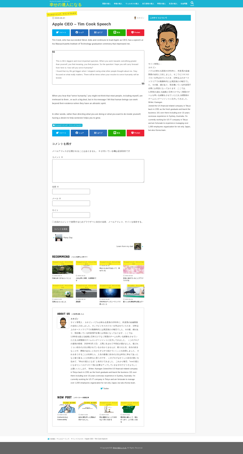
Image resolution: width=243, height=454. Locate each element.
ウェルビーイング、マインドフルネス (61, 14)
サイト (55, 210)
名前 (55, 187)
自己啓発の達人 (148, 4)
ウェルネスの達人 (132, 4)
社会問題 (184, 4)
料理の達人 (161, 4)
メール (56, 198)
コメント (57, 157)
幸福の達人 (118, 4)
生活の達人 (173, 4)
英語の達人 (106, 4)
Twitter (106, 389)
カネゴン (74, 319)
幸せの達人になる (66, 4)
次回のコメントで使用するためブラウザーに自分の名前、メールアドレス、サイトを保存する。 (99, 222)
